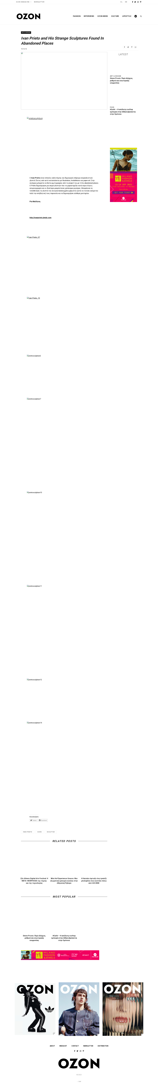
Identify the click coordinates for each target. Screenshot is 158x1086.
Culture (115, 16)
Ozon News (102, 16)
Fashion (77, 16)
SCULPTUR (51, 832)
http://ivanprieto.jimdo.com (40, 218)
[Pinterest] (131, 47)
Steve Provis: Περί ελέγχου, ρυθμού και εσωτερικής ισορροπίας (34, 938)
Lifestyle (126, 16)
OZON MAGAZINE (23, 2)
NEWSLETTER (39, 2)
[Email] (135, 47)
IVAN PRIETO (27, 832)
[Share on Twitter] (128, 47)
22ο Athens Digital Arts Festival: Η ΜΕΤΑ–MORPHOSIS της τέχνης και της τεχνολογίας (34, 880)
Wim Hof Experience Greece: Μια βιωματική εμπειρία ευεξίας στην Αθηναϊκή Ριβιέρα (64, 880)
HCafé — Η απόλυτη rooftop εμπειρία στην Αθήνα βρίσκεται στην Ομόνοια (64, 938)
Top (79, 1081)
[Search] (140, 16)
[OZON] (79, 1068)
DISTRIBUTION (103, 1046)
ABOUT (52, 1046)
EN (126, 2)
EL (121, 2)
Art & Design (26, 32)
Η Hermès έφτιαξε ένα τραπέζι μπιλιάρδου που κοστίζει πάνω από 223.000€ (94, 880)
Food (112, 107)
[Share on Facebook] (124, 47)
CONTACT (75, 1046)
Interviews (89, 16)
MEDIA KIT (63, 1046)
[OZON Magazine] (28, 16)
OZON (39, 832)
